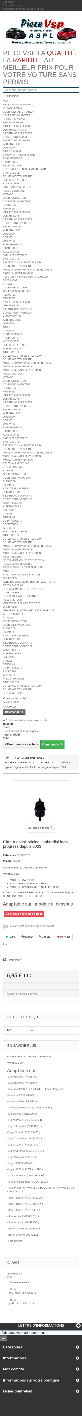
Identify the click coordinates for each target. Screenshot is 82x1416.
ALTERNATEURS (12, 144)
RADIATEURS (10, 161)
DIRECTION (9, 147)
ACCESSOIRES (11, 183)
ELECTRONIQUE (12, 348)
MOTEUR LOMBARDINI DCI (18, 273)
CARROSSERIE (11, 172)
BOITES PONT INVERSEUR (17, 222)
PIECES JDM (10, 280)
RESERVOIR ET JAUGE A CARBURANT (24, 169)
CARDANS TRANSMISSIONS (19, 154)
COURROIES (10, 578)
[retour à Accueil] (7, 757)
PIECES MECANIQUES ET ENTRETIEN (23, 560)
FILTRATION (9, 205)
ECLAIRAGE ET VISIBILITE (17, 176)
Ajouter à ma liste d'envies (22, 993)
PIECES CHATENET (13, 466)
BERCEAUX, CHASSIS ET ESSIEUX (22, 262)
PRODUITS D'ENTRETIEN (17, 187)
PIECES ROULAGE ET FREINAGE (21, 596)
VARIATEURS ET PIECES (16, 126)
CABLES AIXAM (12, 151)
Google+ (46, 936)
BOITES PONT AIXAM (15, 136)
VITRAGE (8, 194)
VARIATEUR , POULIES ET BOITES (21, 574)
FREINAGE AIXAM (13, 122)
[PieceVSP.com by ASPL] (41, 31)
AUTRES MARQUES (14, 614)
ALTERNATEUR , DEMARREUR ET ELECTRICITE (29, 581)
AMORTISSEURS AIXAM (16, 140)
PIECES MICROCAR (13, 373)
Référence (9, 855)
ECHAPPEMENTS (12, 158)
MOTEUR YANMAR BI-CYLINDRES (22, 370)
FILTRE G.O (47, 762)
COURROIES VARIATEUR (17, 115)
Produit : (8, 860)
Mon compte (13, 1369)
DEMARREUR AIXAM (15, 129)
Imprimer (15, 959)
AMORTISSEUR (11, 649)
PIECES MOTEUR (12, 165)
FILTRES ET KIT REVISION (19, 762)
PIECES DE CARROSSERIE (17, 563)
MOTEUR (8, 570)
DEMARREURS (11, 215)
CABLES (7, 237)
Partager (28, 936)
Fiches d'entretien (17, 1391)
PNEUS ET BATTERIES (15, 179)
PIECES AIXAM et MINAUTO (18, 104)
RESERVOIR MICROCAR (16, 463)
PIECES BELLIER (12, 556)
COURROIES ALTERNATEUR (18, 111)
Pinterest (65, 936)
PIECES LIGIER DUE (13, 190)
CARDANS (9, 240)
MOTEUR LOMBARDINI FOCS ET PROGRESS (28, 269)
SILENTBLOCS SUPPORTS (17, 133)
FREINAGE (9, 208)
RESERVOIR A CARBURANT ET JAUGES (25, 276)
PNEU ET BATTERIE (13, 678)
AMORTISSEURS (12, 226)
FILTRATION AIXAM (14, 118)
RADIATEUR (10, 671)
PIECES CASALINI (13, 585)
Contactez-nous (12, 5)
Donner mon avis (19, 1282)
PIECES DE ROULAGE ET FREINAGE (23, 567)
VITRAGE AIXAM (12, 108)
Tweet (12, 936)
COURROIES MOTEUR (15, 197)
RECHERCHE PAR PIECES (29, 757)
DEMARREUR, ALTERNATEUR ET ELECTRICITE (28, 610)
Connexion (9, 1)
